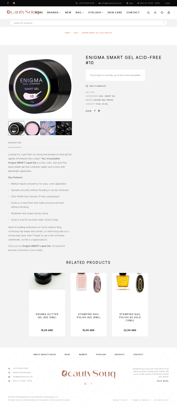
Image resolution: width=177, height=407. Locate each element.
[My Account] (155, 12)
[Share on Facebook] (95, 111)
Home (39, 12)
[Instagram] (14, 3)
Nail (79, 12)
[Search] (148, 12)
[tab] (14, 144)
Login (167, 3)
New (68, 12)
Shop (76, 33)
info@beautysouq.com (111, 3)
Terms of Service (141, 400)
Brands (53, 12)
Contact (133, 12)
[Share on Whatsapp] (99, 111)
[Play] (16, 128)
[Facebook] (8, 3)
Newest (83, 354)
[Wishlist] (162, 13)
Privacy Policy (120, 400)
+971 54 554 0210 (86, 3)
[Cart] (168, 13)
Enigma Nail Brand (103, 100)
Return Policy (161, 400)
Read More (163, 381)
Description (14, 143)
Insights (119, 354)
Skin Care (115, 12)
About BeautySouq (44, 354)
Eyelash (94, 12)
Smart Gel (110, 96)
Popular (101, 354)
